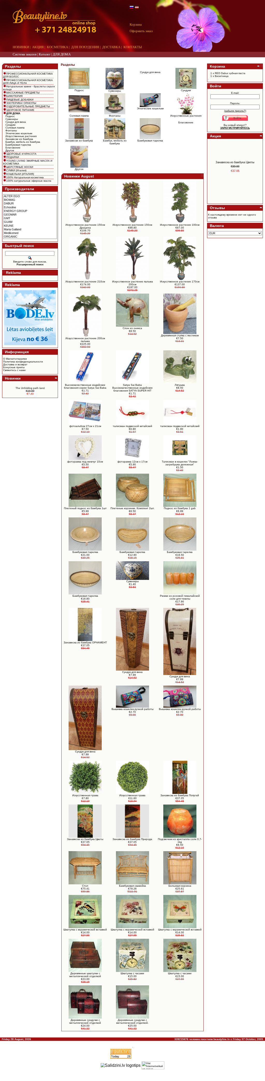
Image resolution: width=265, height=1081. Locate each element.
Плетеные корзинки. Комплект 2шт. (132, 508)
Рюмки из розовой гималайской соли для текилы (180, 597)
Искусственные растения (20, 136)
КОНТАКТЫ (132, 47)
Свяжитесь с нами (14, 370)
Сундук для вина (15, 121)
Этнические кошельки (18, 133)
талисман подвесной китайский (132, 426)
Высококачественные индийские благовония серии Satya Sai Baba (85, 386)
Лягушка (180, 384)
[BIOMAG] (30, 200)
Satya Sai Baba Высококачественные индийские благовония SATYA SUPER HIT (132, 387)
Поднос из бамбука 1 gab (180, 508)
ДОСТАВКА (111, 47)
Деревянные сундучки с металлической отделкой (85, 1021)
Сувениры (11, 119)
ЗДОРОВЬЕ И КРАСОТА (21, 153)
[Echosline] (30, 207)
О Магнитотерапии (15, 358)
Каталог (44, 54)
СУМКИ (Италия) (16, 170)
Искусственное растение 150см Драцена (85, 226)
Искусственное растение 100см (180, 224)
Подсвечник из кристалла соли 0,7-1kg (180, 840)
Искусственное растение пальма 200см (132, 283)
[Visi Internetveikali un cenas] (153, 1065)
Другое (9, 150)
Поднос (10, 116)
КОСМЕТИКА (57, 47)
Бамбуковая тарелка (18, 144)
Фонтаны (11, 130)
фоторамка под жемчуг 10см (85, 461)
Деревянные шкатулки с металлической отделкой (85, 975)
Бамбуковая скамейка (132, 885)
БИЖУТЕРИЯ (14, 96)
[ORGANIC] (30, 237)
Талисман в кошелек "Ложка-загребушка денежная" (180, 463)
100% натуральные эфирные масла (28, 180)
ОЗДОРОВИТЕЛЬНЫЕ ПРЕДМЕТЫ (28, 106)
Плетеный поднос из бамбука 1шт (85, 508)
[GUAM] (30, 222)
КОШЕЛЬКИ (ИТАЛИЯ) (20, 174)
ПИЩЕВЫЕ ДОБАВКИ (19, 99)
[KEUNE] (30, 226)
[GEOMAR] (30, 215)
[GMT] (30, 218)
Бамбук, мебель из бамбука (22, 141)
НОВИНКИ (21, 47)
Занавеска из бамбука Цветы (85, 839)
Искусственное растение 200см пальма (85, 340)
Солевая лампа (15, 127)
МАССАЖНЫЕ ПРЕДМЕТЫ (23, 92)
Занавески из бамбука (19, 139)
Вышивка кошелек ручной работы (132, 709)
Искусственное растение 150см (132, 224)
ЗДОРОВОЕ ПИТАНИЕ (20, 110)
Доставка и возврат (15, 364)
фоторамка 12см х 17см (132, 461)
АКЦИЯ (38, 47)
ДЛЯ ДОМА (62, 54)
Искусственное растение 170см (180, 281)
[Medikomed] (30, 233)
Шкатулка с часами (132, 973)
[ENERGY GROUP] (30, 211)
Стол (85, 885)
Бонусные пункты (14, 367)
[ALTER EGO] (30, 196)
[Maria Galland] (30, 229)
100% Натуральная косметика (25, 177)
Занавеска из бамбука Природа (132, 839)
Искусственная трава (85, 795)
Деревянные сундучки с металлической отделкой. (132, 1021)
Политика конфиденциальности (23, 361)
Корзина (136, 24)
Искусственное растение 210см (85, 281)
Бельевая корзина (179, 885)
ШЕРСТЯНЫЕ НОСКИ (19, 167)
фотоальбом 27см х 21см (85, 426)
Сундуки (10, 124)
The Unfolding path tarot (30, 388)
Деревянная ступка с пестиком (180, 335)
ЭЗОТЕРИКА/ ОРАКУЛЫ (21, 103)
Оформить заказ (141, 31)
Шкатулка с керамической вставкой (85, 929)
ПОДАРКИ (12, 157)
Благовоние (12, 147)
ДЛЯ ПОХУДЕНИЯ (85, 47)
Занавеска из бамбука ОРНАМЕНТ (85, 642)
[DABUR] (30, 203)
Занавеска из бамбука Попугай (179, 795)
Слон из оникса (132, 328)
